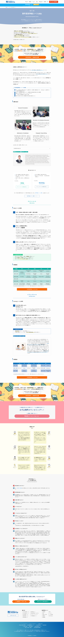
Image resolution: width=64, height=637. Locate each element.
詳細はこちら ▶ (36, 4)
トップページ (25, 623)
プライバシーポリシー (33, 623)
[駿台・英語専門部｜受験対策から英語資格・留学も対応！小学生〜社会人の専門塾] (10, 2)
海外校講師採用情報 (37, 627)
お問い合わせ (40, 623)
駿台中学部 (25, 626)
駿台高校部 (31, 626)
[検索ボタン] (48, 2)
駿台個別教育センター (38, 626)
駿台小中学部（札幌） (28, 627)
